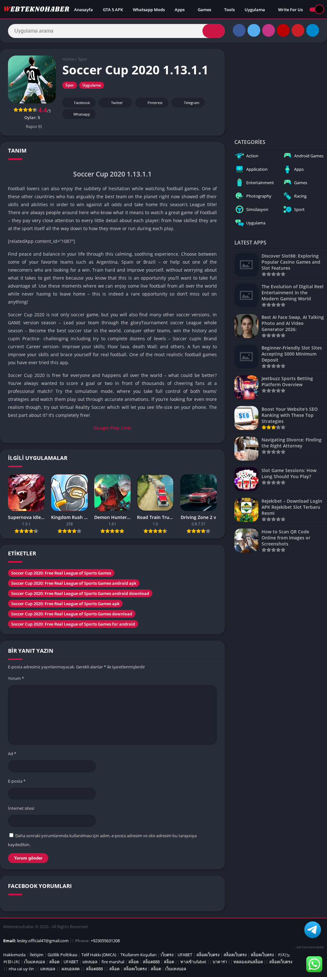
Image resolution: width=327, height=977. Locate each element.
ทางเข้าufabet (193, 962)
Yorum (16, 678)
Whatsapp (81, 114)
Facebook (82, 102)
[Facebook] (239, 30)
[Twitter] (253, 30)
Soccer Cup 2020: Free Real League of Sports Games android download (80, 593)
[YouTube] (283, 30)
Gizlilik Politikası (62, 955)
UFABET (185, 955)
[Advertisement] (279, 89)
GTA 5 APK (113, 9)
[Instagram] (268, 30)
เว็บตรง (167, 955)
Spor (82, 59)
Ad (12, 753)
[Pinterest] (298, 30)
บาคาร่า (220, 962)
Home (68, 59)
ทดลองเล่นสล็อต (248, 962)
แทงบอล (89, 962)
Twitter (117, 102)
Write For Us (290, 9)
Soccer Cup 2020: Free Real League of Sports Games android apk (73, 583)
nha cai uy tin (21, 969)
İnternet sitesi (21, 808)
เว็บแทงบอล (34, 962)
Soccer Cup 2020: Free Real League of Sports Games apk (65, 603)
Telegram (191, 102)
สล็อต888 (151, 962)
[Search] (213, 31)
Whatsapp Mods (149, 9)
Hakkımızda (14, 955)
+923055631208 (105, 940)
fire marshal (113, 962)
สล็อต (54, 962)
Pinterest (155, 102)
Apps (180, 9)
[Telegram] (312, 30)
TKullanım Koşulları (138, 955)
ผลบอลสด (71, 969)
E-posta (17, 781)
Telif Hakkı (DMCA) (98, 955)
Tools (229, 9)
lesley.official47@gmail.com (43, 940)
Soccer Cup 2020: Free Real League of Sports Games (61, 573)
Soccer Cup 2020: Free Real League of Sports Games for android (73, 624)
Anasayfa (83, 9)
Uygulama (255, 9)
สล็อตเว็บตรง (207, 955)
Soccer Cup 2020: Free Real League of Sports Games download (71, 614)
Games (204, 9)
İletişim (36, 955)
